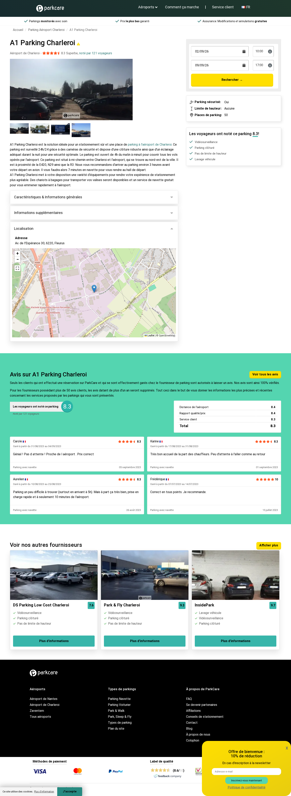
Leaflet (150, 335)
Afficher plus (268, 545)
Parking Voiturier (119, 705)
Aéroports (146, 7)
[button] (94, 289)
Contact (192, 722)
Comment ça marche (182, 7)
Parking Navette (119, 699)
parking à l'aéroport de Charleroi (150, 144)
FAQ (189, 699)
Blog (189, 728)
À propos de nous (198, 734)
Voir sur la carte (29, 264)
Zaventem (37, 711)
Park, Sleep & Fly (119, 717)
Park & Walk (116, 711)
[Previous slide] (14, 86)
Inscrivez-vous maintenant (246, 780)
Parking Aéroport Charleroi (46, 30)
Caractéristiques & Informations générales (48, 197)
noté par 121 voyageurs (95, 53)
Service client (223, 7)
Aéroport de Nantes (43, 699)
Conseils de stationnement (204, 717)
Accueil (18, 30)
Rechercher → (232, 80)
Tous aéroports (40, 717)
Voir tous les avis (265, 374)
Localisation (23, 228)
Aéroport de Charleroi (44, 705)
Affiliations (193, 711)
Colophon (192, 740)
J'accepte (70, 791)
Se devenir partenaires (201, 705)
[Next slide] (128, 86)
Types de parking (120, 722)
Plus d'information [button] (44, 791)
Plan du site (116, 728)
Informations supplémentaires (38, 213)
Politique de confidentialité (246, 787)
